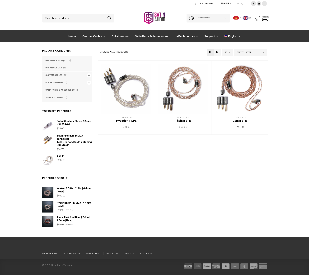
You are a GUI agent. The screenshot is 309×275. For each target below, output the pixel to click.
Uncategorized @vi (55, 60)
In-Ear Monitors (54, 82)
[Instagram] (264, 3)
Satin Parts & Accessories (60, 90)
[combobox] (225, 3)
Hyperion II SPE (126, 120)
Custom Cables (53, 75)
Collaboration (72, 253)
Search (109, 18)
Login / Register (205, 4)
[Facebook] (253, 3)
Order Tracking (50, 253)
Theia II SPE (183, 120)
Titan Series (126, 117)
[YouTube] (259, 3)
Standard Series (54, 97)
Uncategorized (53, 68)
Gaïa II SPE (240, 120)
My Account (113, 253)
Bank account (93, 253)
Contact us (146, 253)
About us (129, 253)
